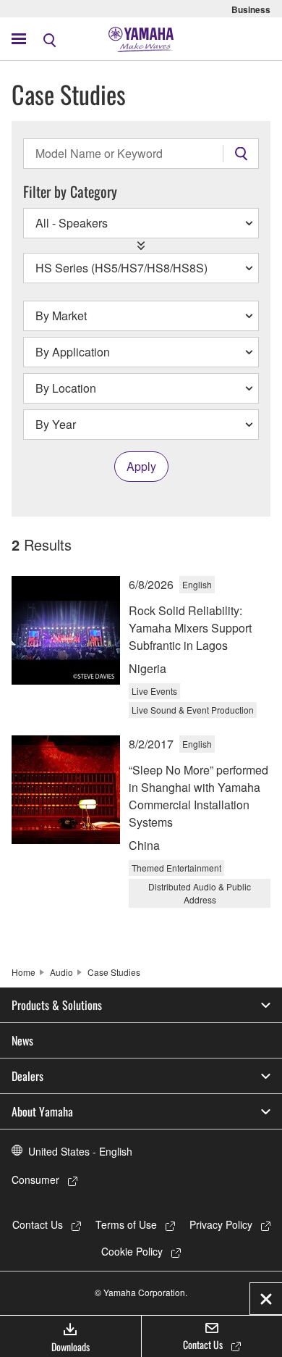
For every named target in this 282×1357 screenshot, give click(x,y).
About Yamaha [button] (42, 1111)
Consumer (35, 1179)
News (22, 1040)
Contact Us (37, 1224)
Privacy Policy (220, 1224)
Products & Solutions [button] (57, 1005)
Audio (61, 972)
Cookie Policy (132, 1251)
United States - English (80, 1151)
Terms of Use (126, 1224)
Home (23, 972)
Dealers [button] (27, 1076)
